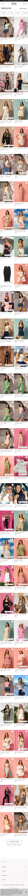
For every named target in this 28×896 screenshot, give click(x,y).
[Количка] (26, 3)
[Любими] (24, 3)
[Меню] (2, 3)
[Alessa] (14, 4)
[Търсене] (4, 3)
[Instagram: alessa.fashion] (5, 861)
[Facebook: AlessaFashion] (2, 861)
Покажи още (14, 841)
